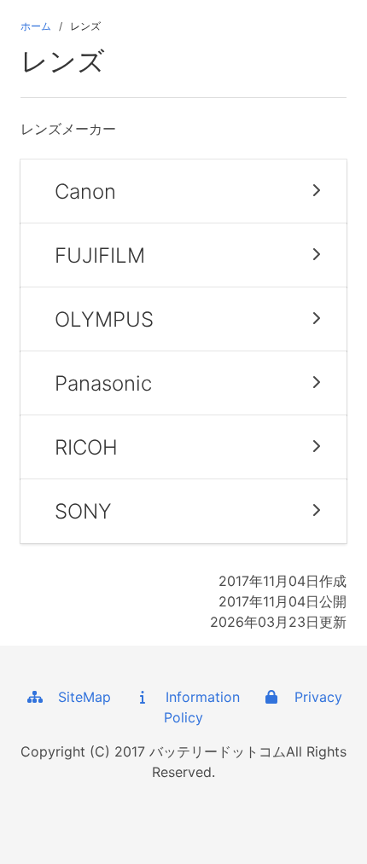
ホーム (35, 26)
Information (196, 696)
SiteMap (78, 696)
